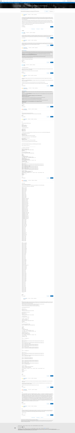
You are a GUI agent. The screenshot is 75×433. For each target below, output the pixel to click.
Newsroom (27, 425)
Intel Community (22, 8)
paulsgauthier (25, 50)
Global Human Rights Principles (54, 429)
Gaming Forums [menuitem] (21, 2)
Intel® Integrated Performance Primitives (24, 9)
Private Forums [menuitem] (28, 2)
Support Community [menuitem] (2, 2)
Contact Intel (23, 425)
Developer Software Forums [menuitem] (10, 2)
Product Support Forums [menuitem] (16, 2)
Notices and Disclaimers (28, 429)
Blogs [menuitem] (25, 2)
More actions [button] (51, 11)
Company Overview (20, 425)
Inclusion (39, 425)
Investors (29, 425)
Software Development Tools (33, 8)
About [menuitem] (6, 2)
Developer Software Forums (27, 8)
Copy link (48, 45)
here (37, 419)
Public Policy (41, 425)
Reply (51, 26)
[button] (53, 15)
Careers (31, 425)
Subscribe (47, 11)
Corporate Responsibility (35, 425)
